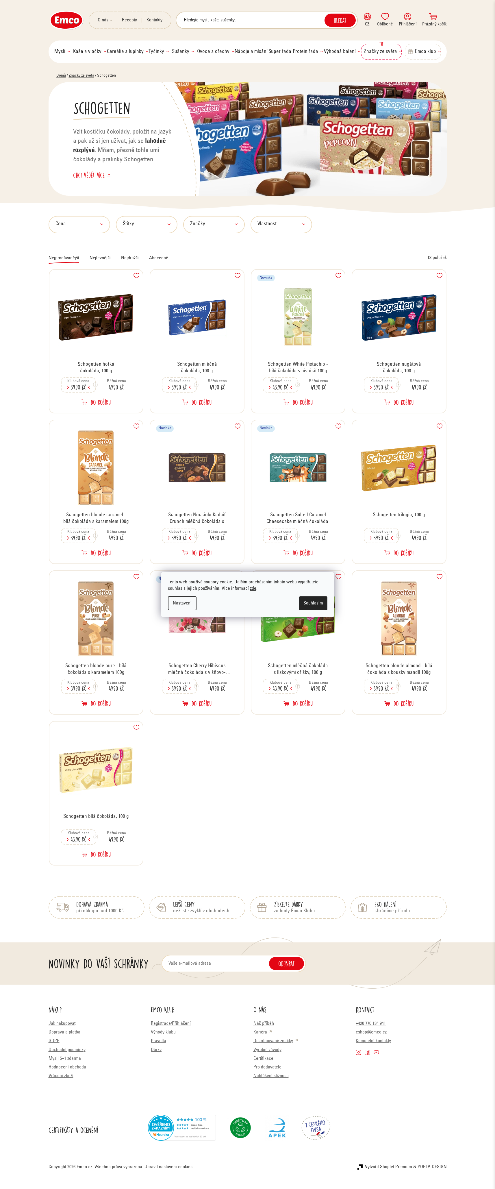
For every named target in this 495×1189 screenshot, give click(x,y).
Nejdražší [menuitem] (130, 258)
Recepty (129, 20)
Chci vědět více (89, 175)
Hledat (340, 20)
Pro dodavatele (267, 1067)
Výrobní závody (267, 1050)
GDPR (54, 1041)
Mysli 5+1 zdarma (65, 1058)
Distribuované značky (273, 1041)
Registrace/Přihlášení (171, 1023)
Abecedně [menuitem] (158, 258)
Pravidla (158, 1041)
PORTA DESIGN (432, 1167)
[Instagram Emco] (358, 1052)
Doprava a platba (64, 1032)
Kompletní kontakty (373, 1041)
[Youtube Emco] (376, 1052)
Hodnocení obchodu (67, 1067)
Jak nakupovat (62, 1023)
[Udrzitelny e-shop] (240, 1130)
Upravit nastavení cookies (168, 1167)
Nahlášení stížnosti (271, 1076)
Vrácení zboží (61, 1076)
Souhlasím (313, 603)
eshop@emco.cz (371, 1032)
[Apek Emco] (277, 1130)
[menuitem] (62, 52)
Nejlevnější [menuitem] (100, 258)
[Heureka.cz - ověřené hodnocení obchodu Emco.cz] (182, 1130)
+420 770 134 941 (371, 1023)
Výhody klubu (163, 1032)
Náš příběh (263, 1023)
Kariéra (260, 1032)
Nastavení (182, 603)
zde (253, 588)
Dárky (156, 1050)
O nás (103, 20)
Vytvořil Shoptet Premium (388, 1167)
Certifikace (263, 1058)
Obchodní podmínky (67, 1050)
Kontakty (154, 20)
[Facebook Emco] (367, 1052)
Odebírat (286, 963)
